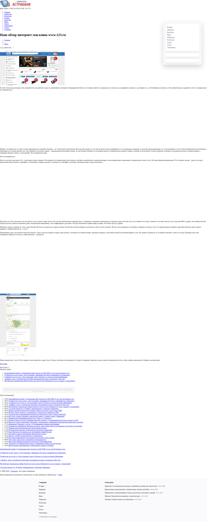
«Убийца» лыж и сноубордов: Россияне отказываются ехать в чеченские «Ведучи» (34, 379)
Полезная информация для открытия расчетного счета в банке (31, 438)
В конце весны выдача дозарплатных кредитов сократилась (31, 430)
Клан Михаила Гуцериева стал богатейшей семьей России (30, 432)
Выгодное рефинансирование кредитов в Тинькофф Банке (30, 442)
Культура (42, 493)
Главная (7, 40)
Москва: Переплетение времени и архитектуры (51, 390)
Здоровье (42, 489)
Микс (6, 44)
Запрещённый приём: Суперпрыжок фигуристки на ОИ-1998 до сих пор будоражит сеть (37, 373)
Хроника (14, 471)
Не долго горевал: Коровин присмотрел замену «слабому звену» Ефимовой (36, 416)
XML (60, 475)
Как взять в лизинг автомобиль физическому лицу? (27, 434)
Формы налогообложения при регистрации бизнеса (28, 428)
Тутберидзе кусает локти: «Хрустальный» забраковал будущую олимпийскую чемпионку (37, 375)
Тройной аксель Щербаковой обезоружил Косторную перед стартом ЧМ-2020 (37, 414)
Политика (42, 503)
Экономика (43, 513)
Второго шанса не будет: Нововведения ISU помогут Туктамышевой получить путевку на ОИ (43, 420)
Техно (41, 509)
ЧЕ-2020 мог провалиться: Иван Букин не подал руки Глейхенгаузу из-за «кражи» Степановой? (39, 381)
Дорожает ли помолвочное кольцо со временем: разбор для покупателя (22, 388)
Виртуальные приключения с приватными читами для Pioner (57, 388)
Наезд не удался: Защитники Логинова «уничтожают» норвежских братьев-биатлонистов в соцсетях (46, 422)
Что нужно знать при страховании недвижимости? (27, 440)
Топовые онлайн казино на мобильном (119, 499)
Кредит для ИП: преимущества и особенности (26, 436)
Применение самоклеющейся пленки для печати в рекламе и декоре (21, 390)
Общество (42, 499)
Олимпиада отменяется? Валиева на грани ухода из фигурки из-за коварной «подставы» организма (45, 426)
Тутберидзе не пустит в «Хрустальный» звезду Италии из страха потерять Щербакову (36, 377)
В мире (41, 486)
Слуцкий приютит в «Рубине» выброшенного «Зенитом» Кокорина (34, 409)
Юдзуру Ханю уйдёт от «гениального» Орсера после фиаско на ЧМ (33, 412)
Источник (3, 364)
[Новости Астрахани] (15, 7)
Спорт (41, 506)
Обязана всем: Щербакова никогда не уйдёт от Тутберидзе (30, 418)
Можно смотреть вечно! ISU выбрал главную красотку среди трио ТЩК (35, 410)
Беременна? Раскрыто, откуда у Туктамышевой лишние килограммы (34, 424)
